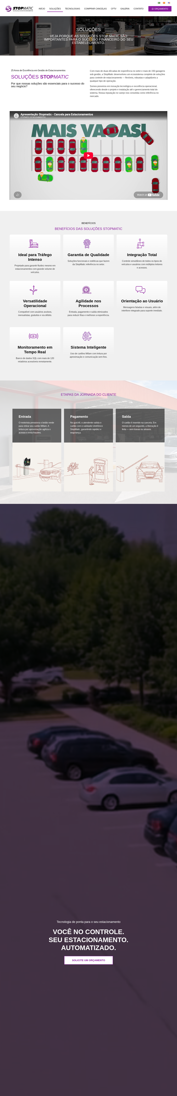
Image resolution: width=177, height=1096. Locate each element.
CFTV (113, 8)
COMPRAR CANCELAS (95, 8)
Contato (139, 8)
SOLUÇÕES (55, 8)
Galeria (124, 8)
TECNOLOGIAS (72, 8)
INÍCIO (42, 8)
